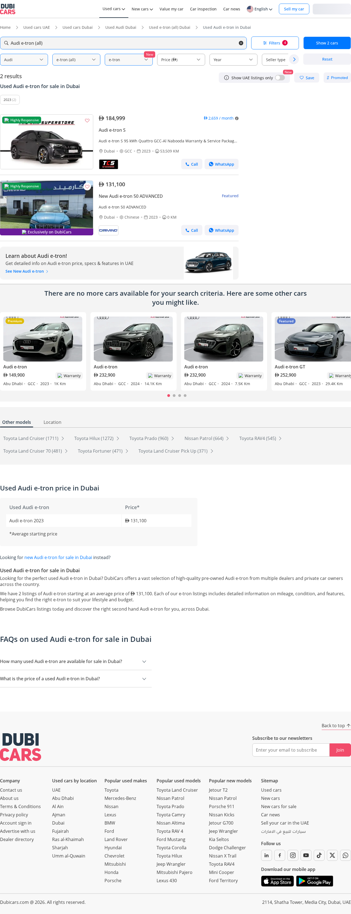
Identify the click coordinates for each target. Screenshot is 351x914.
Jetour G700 (221, 823)
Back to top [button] (333, 726)
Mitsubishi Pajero (175, 872)
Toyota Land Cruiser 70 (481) (33, 451)
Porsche (112, 881)
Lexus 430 (167, 881)
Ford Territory (223, 881)
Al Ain (58, 806)
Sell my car (294, 9)
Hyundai (113, 848)
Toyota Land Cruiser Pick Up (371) (173, 451)
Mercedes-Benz (120, 798)
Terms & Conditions (20, 806)
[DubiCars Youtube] (306, 855)
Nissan (111, 806)
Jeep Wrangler (171, 864)
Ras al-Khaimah (68, 839)
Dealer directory (17, 839)
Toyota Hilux (169, 856)
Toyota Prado (170, 806)
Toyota (111, 790)
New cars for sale (278, 806)
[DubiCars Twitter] (332, 855)
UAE (56, 790)
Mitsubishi (115, 864)
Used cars (271, 790)
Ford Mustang (171, 839)
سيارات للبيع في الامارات (283, 832)
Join (340, 750)
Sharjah (60, 848)
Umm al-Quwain (68, 856)
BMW (109, 823)
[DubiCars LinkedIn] (266, 855)
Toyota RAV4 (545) (258, 438)
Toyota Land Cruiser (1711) (31, 438)
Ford (109, 831)
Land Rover (116, 839)
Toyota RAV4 (221, 864)
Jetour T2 (218, 790)
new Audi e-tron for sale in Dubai (58, 557)
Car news (270, 815)
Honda (111, 872)
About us (9, 798)
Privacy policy (14, 815)
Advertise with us (17, 831)
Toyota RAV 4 (170, 831)
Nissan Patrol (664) (205, 438)
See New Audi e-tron (25, 271)
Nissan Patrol (170, 798)
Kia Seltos (219, 839)
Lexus (110, 815)
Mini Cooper (221, 872)
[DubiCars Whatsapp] (345, 855)
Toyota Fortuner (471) (101, 451)
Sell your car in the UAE (285, 823)
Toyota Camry (171, 815)
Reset (327, 59)
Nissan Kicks (221, 815)
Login (332, 8)
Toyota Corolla (171, 848)
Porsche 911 (221, 806)
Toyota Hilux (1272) (94, 438)
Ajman (58, 815)
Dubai (58, 823)
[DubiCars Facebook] (279, 855)
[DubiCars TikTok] (319, 855)
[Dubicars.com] (20, 747)
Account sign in (16, 823)
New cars (270, 798)
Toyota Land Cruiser (177, 790)
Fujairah (60, 831)
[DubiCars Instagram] (293, 855)
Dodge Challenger (227, 848)
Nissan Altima (171, 823)
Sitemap (269, 781)
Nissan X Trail (222, 856)
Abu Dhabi (63, 798)
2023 (7, 99)
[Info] (226, 77)
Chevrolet (114, 856)
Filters (277, 43)
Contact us (11, 790)
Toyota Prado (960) (149, 438)
